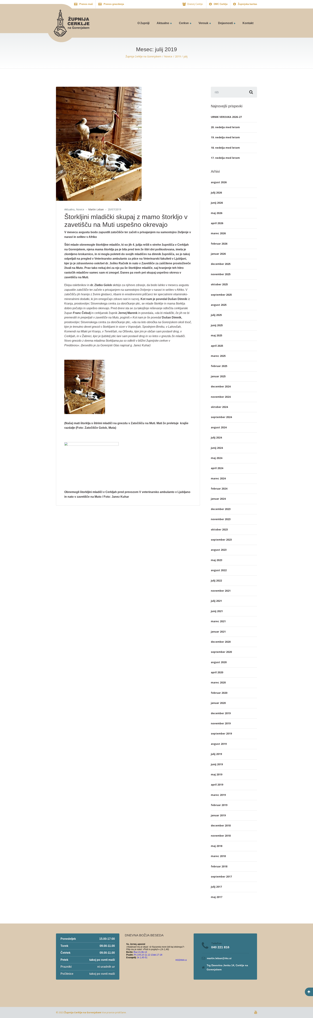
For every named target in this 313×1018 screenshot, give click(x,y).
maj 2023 (216, 560)
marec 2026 (218, 233)
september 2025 (221, 294)
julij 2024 (216, 437)
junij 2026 (217, 202)
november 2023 (221, 519)
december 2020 (221, 641)
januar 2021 (218, 631)
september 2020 (221, 652)
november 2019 (221, 723)
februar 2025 (219, 366)
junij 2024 (217, 448)
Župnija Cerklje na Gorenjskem (82, 1012)
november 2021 (221, 590)
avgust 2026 (219, 182)
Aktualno (163, 23)
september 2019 (221, 733)
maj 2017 (216, 897)
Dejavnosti (225, 23)
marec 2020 (218, 682)
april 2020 (217, 672)
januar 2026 (218, 253)
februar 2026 (219, 243)
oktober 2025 (219, 284)
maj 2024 (216, 458)
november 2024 (221, 396)
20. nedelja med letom (225, 127)
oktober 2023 (219, 529)
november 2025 (221, 274)
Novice (80, 209)
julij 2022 (216, 580)
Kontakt (248, 23)
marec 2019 (218, 795)
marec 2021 (218, 621)
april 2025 (217, 345)
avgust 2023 (219, 549)
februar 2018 (219, 866)
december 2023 (221, 509)
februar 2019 (219, 805)
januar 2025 (218, 376)
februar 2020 (219, 692)
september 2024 (221, 417)
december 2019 (221, 713)
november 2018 (221, 835)
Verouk (203, 23)
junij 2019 (217, 764)
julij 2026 (216, 192)
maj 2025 (216, 335)
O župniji (143, 23)
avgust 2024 (219, 427)
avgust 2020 (219, 662)
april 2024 (217, 468)
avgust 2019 (219, 744)
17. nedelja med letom (225, 157)
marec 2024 (218, 478)
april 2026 (217, 223)
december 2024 (221, 386)
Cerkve (184, 23)
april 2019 (217, 784)
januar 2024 (218, 498)
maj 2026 (216, 213)
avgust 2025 (219, 305)
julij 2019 (216, 754)
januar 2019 (218, 815)
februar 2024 (219, 488)
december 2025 (221, 264)
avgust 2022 (219, 570)
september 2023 (221, 539)
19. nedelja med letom (225, 137)
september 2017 (221, 876)
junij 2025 (217, 325)
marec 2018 (218, 856)
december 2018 (221, 825)
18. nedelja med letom (225, 147)
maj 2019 (216, 774)
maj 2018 (216, 846)
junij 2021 (217, 611)
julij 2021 (216, 601)
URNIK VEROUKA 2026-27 (226, 117)
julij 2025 (216, 315)
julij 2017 (216, 886)
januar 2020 (218, 703)
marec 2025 (218, 356)
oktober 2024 (219, 407)
